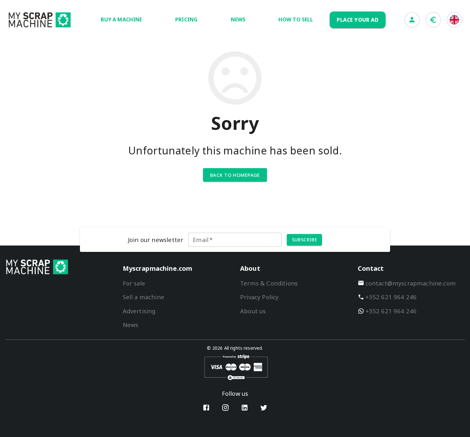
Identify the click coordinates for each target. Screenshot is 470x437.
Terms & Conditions (269, 283)
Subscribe (304, 240)
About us (253, 311)
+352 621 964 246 (391, 297)
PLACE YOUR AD (358, 19)
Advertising (139, 311)
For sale (134, 283)
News (130, 325)
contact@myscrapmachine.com (410, 283)
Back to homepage (235, 175)
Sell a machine (143, 297)
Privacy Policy (259, 297)
